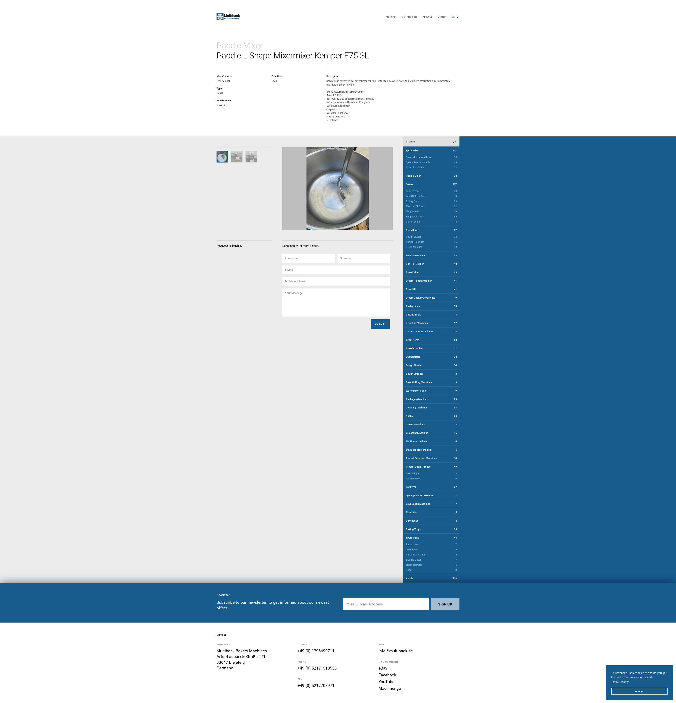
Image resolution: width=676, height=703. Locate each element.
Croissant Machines (431, 433)
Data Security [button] (620, 681)
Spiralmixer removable (431, 162)
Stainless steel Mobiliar (431, 449)
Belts (431, 569)
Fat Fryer (431, 487)
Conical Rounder (431, 241)
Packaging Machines (431, 399)
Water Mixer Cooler (431, 390)
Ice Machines (431, 478)
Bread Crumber (431, 348)
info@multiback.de (395, 650)
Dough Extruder (431, 373)
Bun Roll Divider (431, 264)
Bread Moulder (431, 247)
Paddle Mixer (239, 45)
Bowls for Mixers (431, 167)
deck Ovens (431, 191)
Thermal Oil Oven (431, 206)
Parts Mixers (431, 544)
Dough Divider (431, 236)
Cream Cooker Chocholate (431, 297)
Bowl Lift (431, 289)
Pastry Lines (431, 306)
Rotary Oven (431, 201)
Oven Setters (431, 356)
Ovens (431, 184)
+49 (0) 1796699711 (316, 650)
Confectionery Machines (431, 331)
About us (428, 16)
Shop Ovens (431, 211)
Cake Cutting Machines (431, 382)
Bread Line (431, 230)
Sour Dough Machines (431, 503)
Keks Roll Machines (431, 323)
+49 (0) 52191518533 (317, 668)
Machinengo (389, 688)
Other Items (431, 340)
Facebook (387, 675)
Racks (431, 416)
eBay (382, 668)
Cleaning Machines (431, 407)
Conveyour (431, 520)
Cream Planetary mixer (431, 280)
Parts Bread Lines (431, 554)
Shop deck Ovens (431, 216)
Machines (391, 16)
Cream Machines (431, 424)
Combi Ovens (431, 221)
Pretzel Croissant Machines (431, 458)
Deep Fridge (431, 473)
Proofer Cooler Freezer (431, 466)
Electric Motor (431, 559)
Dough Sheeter (431, 365)
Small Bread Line (431, 255)
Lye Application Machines (431, 495)
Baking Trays (431, 529)
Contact (442, 16)
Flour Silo (431, 512)
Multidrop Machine (431, 441)
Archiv (431, 578)
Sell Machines (410, 16)
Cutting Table (431, 314)
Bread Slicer (431, 272)
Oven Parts (431, 549)
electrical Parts (431, 564)
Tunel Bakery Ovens (431, 196)
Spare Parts (431, 537)
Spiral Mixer (431, 150)
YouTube (386, 681)
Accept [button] (639, 691)
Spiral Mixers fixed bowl (431, 157)
